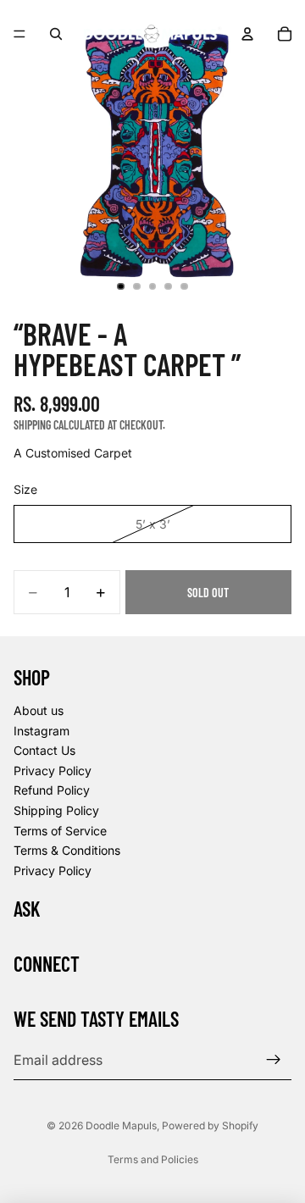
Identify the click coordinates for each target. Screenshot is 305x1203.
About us (39, 710)
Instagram (41, 730)
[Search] (56, 34)
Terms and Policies (153, 1159)
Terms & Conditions (67, 850)
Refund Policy (52, 790)
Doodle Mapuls (121, 1125)
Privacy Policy (53, 769)
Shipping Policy (56, 810)
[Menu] (19, 33)
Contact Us (44, 750)
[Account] (247, 34)
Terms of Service (60, 830)
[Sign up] (273, 1059)
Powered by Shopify (210, 1125)
